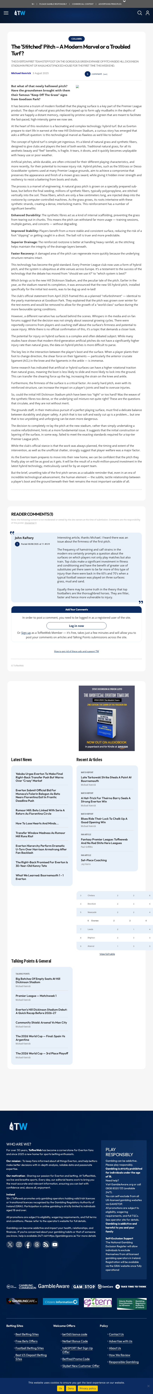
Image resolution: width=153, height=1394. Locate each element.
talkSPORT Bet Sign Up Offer (77, 1350)
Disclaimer (30, 523)
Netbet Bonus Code (75, 1341)
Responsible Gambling (124, 1362)
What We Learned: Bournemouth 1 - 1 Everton (40, 877)
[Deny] (148, 1386)
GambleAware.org (122, 1184)
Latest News (21, 759)
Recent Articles (89, 759)
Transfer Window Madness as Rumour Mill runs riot (40, 834)
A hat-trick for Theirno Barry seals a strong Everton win (106, 799)
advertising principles (110, 4)
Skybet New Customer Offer (81, 1366)
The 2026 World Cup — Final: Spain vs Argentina (40, 1038)
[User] (147, 13)
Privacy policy (88, 1388)
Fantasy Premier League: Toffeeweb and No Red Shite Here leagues (104, 841)
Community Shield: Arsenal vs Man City (41, 1022)
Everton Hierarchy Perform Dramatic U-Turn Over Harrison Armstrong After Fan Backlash (41, 849)
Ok (60, 1388)
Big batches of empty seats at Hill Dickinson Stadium (38, 980)
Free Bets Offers (26, 1341)
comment (97, 73)
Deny (71, 1388)
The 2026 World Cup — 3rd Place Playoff (42, 1053)
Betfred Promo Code (76, 1359)
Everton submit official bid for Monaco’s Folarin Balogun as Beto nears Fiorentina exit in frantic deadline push (38, 795)
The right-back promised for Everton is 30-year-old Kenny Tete (42, 864)
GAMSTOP (116, 1204)
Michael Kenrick (21, 73)
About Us (115, 1348)
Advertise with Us (120, 1341)
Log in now (76, 626)
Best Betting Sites (27, 1334)
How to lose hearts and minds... (37, 823)
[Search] (140, 13)
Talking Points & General (31, 961)
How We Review (119, 1355)
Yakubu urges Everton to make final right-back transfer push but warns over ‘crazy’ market (39, 777)
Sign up (26, 633)
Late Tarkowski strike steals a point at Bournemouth (106, 779)
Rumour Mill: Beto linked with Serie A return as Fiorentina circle (40, 812)
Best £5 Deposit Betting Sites (31, 1357)
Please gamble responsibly (53, 4)
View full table (107, 954)
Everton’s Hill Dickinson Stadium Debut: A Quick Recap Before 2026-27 (41, 1011)
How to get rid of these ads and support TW (76, 651)
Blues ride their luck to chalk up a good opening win (104, 820)
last (105, 74)
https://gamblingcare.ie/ (62, 1235)
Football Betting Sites (29, 1348)
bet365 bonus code (74, 1334)
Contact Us (116, 1334)
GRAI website (122, 1266)
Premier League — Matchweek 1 (36, 996)
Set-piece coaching (94, 860)
